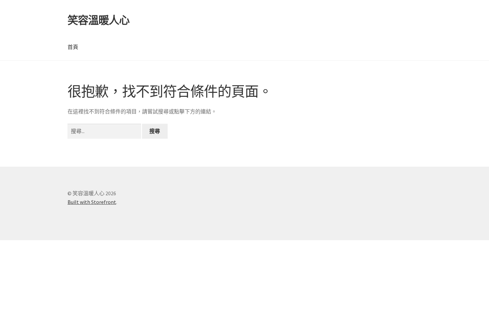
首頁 (73, 47)
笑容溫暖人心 (98, 20)
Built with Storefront (92, 202)
